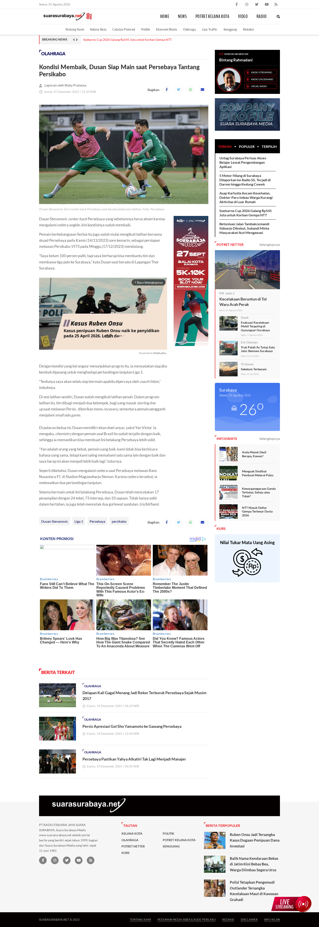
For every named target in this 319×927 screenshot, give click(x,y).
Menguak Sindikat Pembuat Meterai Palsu (257, 473)
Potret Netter (133, 846)
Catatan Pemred (123, 29)
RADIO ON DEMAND (262, 79)
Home (164, 16)
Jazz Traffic (209, 29)
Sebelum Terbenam (254, 369)
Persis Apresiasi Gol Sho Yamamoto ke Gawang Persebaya (131, 726)
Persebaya (97, 521)
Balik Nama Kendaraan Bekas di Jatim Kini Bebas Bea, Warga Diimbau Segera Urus (254, 864)
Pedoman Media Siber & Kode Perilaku (187, 919)
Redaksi (248, 29)
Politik (145, 29)
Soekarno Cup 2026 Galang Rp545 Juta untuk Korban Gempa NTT (127, 39)
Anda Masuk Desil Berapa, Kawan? (254, 454)
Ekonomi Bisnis (166, 29)
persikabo (119, 521)
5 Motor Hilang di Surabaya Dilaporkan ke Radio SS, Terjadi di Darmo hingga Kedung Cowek (245, 179)
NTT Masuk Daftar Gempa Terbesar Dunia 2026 (257, 511)
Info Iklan (272, 919)
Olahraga (189, 29)
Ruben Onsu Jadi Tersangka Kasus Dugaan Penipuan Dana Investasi (255, 840)
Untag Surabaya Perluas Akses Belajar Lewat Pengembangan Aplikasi (242, 162)
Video (243, 16)
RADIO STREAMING (261, 72)
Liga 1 (78, 521)
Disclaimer (249, 919)
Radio (262, 16)
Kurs (126, 853)
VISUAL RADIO (259, 86)
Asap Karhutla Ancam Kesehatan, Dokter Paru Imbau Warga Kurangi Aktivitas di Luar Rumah (246, 197)
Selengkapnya (269, 244)
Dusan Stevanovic (54, 521)
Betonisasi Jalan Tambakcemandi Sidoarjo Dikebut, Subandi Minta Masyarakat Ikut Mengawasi (244, 228)
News (182, 16)
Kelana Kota (98, 29)
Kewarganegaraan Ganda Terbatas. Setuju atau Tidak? (259, 492)
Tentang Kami (74, 29)
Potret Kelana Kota (212, 16)
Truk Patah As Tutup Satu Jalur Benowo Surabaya (258, 349)
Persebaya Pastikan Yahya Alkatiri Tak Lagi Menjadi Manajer (134, 759)
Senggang (230, 29)
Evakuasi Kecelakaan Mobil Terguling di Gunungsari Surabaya (255, 326)
